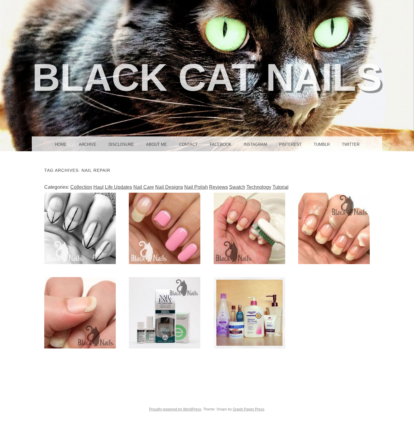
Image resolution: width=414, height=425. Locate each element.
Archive (87, 144)
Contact (188, 144)
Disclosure (121, 144)
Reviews (218, 187)
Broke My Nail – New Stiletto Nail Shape (165, 228)
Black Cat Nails (207, 77)
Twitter (350, 144)
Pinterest (290, 144)
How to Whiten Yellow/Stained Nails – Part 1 (249, 228)
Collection (81, 187)
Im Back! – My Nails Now (80, 228)
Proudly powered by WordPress (175, 409)
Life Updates (118, 187)
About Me (156, 144)
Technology (258, 187)
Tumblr (322, 144)
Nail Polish (196, 187)
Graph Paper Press (248, 409)
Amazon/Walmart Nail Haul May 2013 (165, 312)
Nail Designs (169, 187)
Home (61, 144)
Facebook (221, 144)
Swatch (237, 187)
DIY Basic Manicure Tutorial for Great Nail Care (334, 228)
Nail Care (143, 187)
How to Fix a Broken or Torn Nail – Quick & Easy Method (80, 312)
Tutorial (280, 187)
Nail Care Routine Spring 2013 (249, 312)
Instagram (255, 144)
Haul (98, 187)
